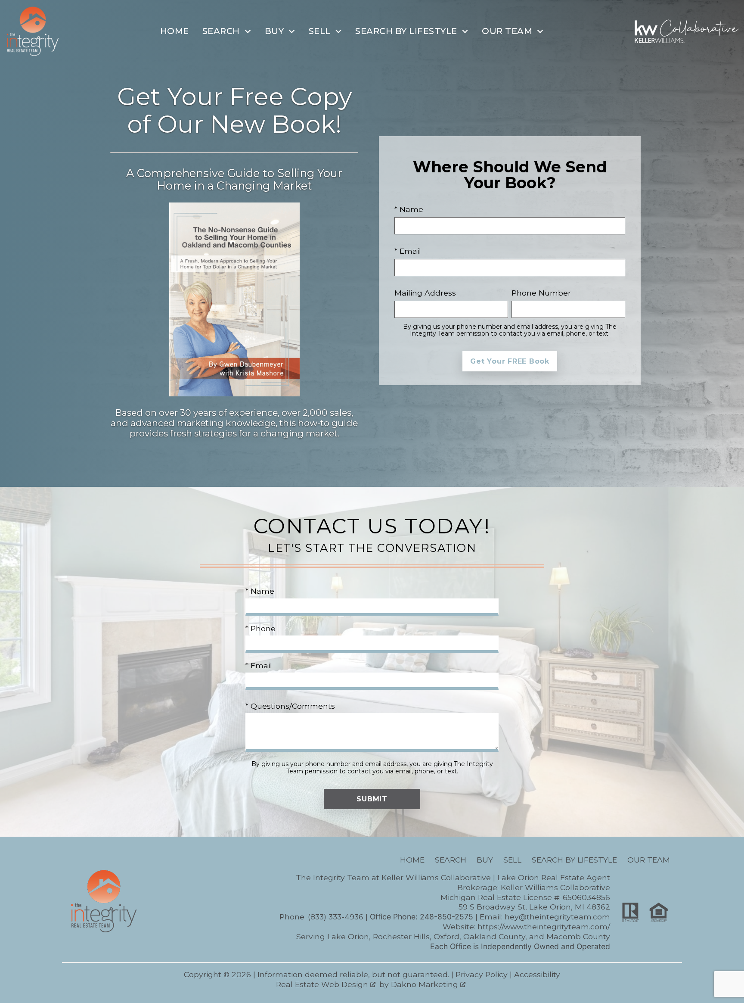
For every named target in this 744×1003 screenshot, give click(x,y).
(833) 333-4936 (335, 916)
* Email (407, 250)
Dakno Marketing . (429, 984)
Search (450, 859)
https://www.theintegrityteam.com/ (543, 926)
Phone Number (541, 292)
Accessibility (537, 974)
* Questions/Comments (290, 705)
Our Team (648, 859)
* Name (408, 209)
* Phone (260, 628)
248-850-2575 (446, 916)
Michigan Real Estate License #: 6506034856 (525, 897)
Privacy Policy (482, 974)
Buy (485, 859)
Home (174, 31)
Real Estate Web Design (323, 984)
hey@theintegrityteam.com (557, 916)
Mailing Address (425, 292)
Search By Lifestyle (574, 859)
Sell (512, 859)
